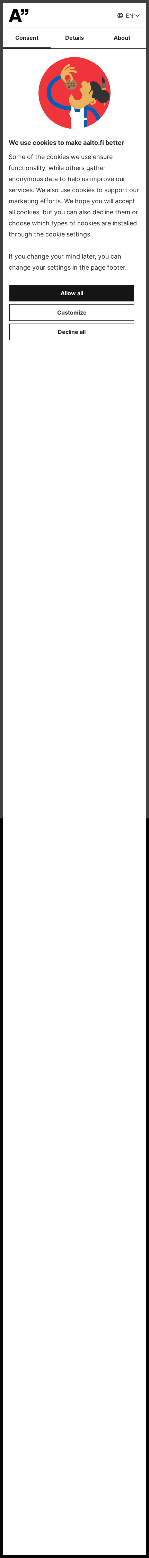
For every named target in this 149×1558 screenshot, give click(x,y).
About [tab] (122, 37)
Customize (72, 312)
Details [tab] (74, 37)
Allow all (72, 293)
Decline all (72, 331)
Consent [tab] (26, 37)
